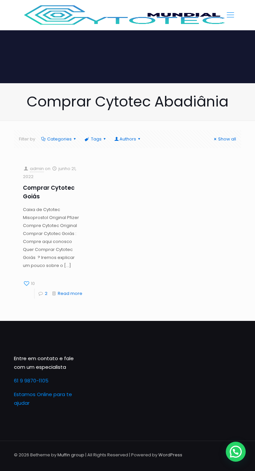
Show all (227, 139)
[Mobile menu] (230, 15)
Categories (59, 139)
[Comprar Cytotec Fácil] (125, 15)
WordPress (170, 455)
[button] (236, 452)
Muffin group (70, 455)
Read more (70, 293)
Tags (96, 139)
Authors (128, 139)
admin (37, 168)
